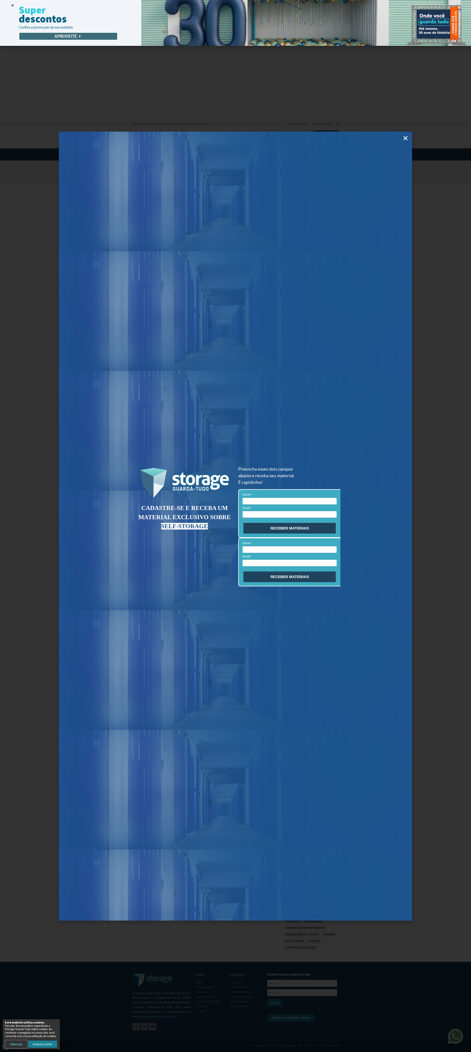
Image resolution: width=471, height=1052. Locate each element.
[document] (235, 526)
